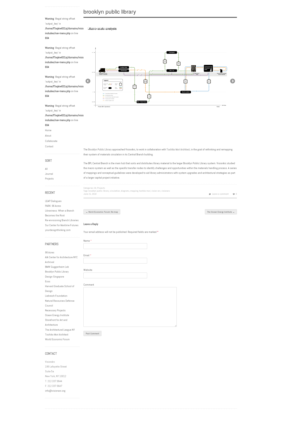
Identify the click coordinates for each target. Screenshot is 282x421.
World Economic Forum (57, 339)
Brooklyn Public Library (100, 149)
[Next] (198, 80)
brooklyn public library (98, 190)
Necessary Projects (55, 310)
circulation (115, 190)
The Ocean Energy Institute (221, 212)
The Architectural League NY (60, 329)
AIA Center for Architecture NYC (61, 257)
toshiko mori (145, 190)
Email (87, 255)
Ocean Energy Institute (57, 315)
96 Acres (49, 252)
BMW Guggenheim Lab (57, 267)
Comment (88, 284)
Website (87, 270)
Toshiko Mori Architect (56, 334)
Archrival (49, 262)
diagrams (125, 190)
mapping (134, 190)
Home (48, 130)
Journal (49, 173)
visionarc (166, 190)
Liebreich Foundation (56, 295)
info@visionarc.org (55, 390)
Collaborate (51, 141)
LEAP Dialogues (53, 201)
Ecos (47, 281)
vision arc (156, 190)
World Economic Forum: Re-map (102, 212)
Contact (49, 146)
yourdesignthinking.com (58, 230)
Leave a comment (220, 194)
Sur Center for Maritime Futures (61, 225)
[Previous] (121, 80)
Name (87, 240)
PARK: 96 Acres (53, 206)
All (95, 188)
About (48, 135)
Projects (101, 188)
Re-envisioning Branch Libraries (62, 220)
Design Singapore (54, 276)
